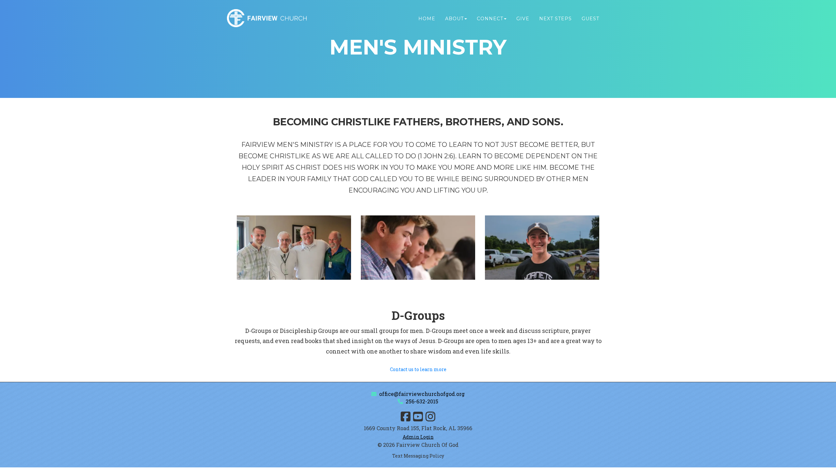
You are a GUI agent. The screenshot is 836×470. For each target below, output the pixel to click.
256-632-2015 (422, 401)
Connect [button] (490, 19)
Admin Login (418, 437)
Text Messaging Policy (418, 456)
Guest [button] (590, 19)
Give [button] (522, 19)
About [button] (454, 19)
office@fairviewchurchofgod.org (422, 393)
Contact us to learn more (418, 369)
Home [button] (426, 19)
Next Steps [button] (555, 19)
